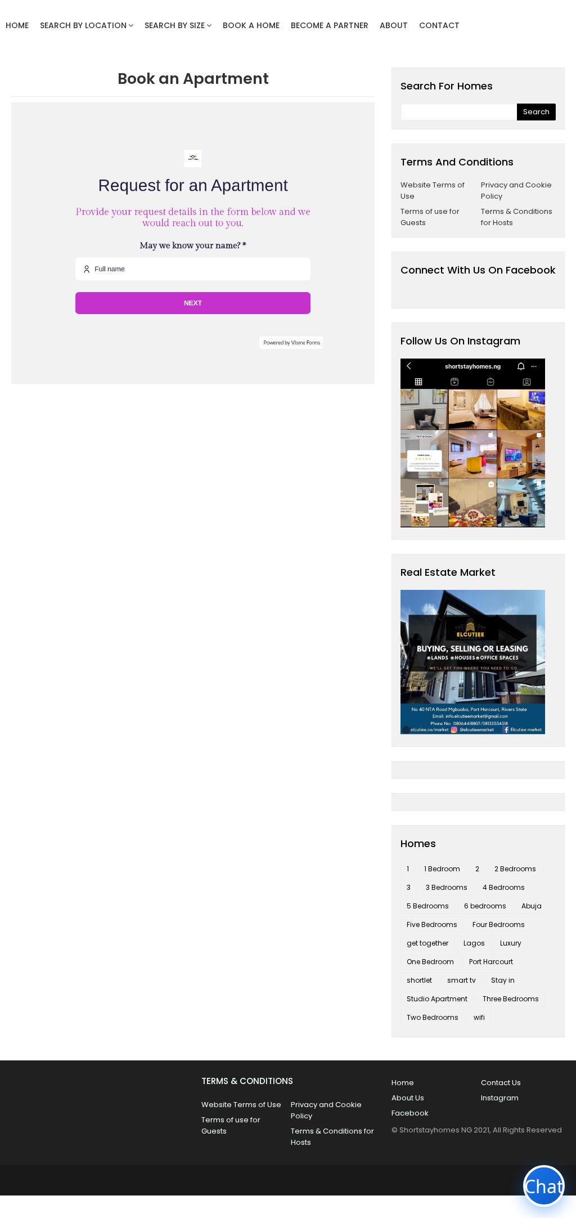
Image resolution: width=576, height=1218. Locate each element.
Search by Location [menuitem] (83, 25)
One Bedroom (430, 961)
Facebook (410, 1113)
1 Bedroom (442, 869)
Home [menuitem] (17, 25)
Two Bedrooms (432, 1017)
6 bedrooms (485, 906)
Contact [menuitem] (439, 25)
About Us (408, 1097)
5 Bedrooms (428, 906)
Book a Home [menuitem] (251, 25)
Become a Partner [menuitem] (329, 25)
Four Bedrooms (498, 924)
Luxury (510, 943)
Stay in (503, 980)
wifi (479, 1017)
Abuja (531, 906)
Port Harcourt (491, 961)
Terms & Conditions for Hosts (516, 217)
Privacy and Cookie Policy (516, 190)
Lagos (474, 943)
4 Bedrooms (504, 887)
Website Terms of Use (432, 190)
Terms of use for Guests (430, 217)
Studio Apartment (437, 999)
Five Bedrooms (432, 924)
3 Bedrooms (446, 887)
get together (427, 943)
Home (403, 1082)
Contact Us (501, 1082)
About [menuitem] (394, 25)
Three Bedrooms (511, 999)
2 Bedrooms (515, 869)
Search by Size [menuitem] (175, 25)
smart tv (461, 980)
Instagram (500, 1097)
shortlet (419, 980)
